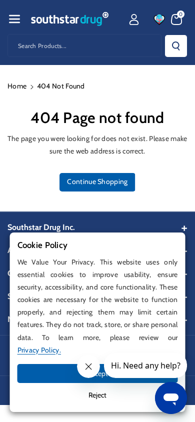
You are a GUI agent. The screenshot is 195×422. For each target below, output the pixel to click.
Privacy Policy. (40, 350)
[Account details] (134, 19)
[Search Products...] (176, 46)
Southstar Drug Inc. (41, 227)
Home (17, 86)
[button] (15, 19)
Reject (97, 395)
